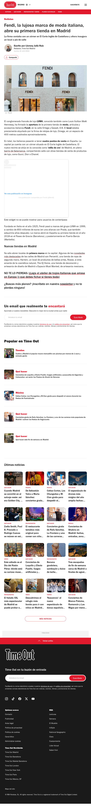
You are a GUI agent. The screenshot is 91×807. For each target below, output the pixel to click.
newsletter (66, 284)
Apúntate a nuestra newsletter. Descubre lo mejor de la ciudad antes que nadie (35, 311)
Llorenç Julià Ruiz (35, 46)
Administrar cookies (13, 741)
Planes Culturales (48, 12)
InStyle (52, 728)
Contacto (8, 715)
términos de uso (45, 324)
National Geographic (57, 732)
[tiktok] (13, 698)
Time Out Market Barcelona (16, 761)
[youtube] (33, 698)
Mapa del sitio (10, 789)
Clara (51, 737)
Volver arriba (48, 641)
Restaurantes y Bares (31, 12)
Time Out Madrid (11, 752)
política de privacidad (62, 324)
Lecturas (52, 715)
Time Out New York (12, 770)
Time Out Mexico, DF (13, 779)
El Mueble (53, 723)
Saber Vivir (53, 750)
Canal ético (9, 737)
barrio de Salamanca (14, 151)
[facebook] (19, 698)
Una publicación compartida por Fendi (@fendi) (36, 197)
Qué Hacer (17, 12)
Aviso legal (9, 723)
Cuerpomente (54, 741)
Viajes (60, 12)
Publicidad (9, 719)
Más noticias (45, 619)
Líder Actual (54, 746)
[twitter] (26, 698)
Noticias (8, 12)
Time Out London (12, 766)
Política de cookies (12, 732)
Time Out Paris (11, 775)
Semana (52, 719)
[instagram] (6, 698)
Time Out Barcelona (13, 757)
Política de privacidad (13, 728)
